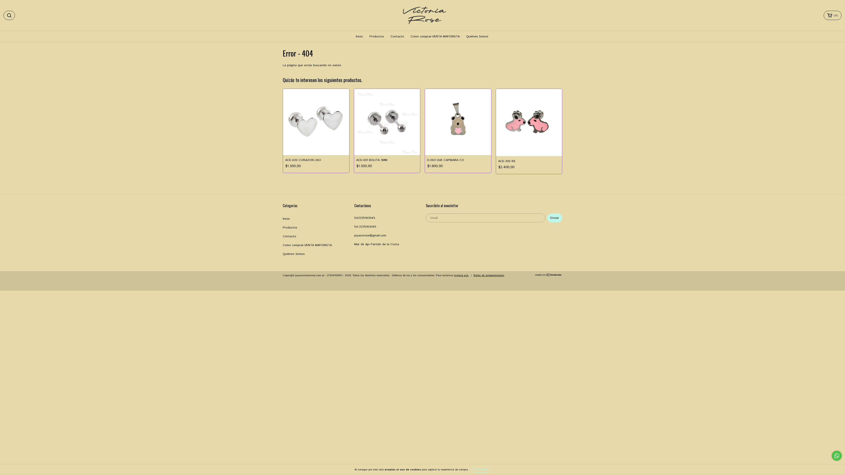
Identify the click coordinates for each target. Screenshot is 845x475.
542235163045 (364, 218)
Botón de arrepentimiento (489, 275)
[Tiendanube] (548, 276)
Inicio (359, 36)
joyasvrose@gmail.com (370, 235)
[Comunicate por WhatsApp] (837, 456)
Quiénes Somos (477, 36)
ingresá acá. (461, 275)
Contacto (397, 36)
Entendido (481, 469)
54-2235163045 (365, 227)
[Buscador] (9, 15)
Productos (376, 36)
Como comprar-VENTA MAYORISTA (435, 36)
